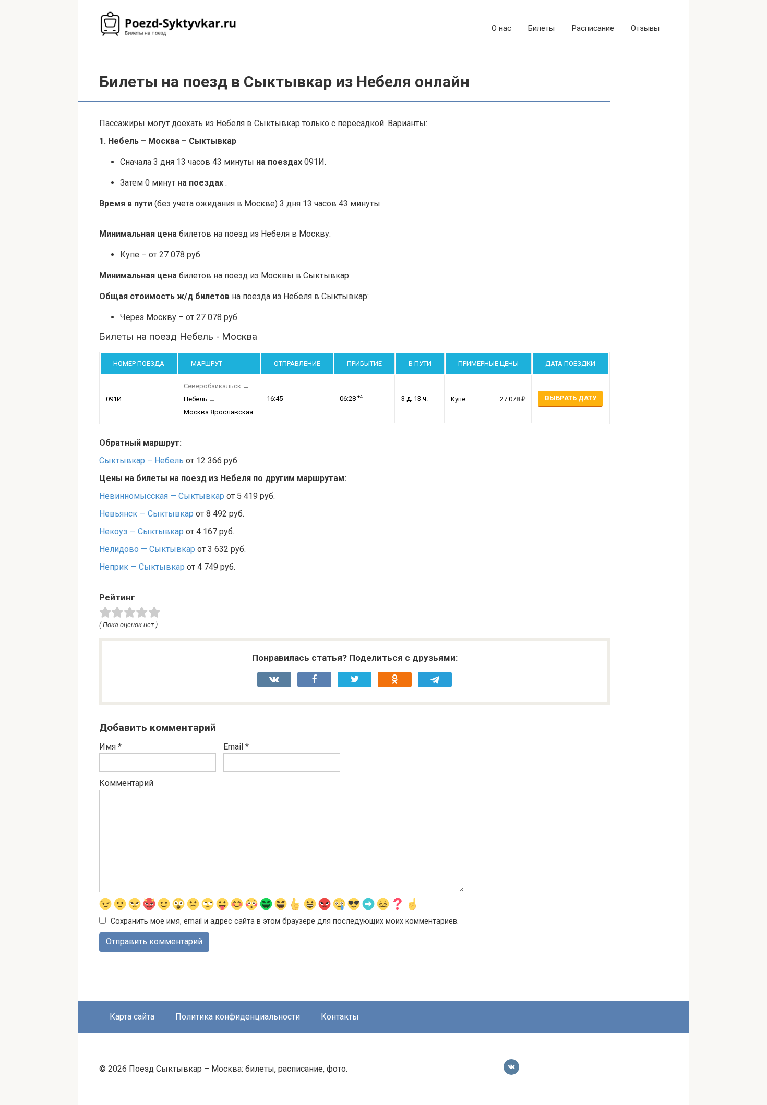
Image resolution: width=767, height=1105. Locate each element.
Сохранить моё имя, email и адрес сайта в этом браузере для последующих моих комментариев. (285, 921)
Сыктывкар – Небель (141, 460)
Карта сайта (132, 1017)
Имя (110, 747)
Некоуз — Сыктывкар (141, 531)
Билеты (541, 28)
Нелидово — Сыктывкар (147, 549)
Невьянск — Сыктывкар (146, 514)
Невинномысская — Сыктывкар (161, 496)
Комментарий (126, 783)
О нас (501, 28)
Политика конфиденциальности (237, 1017)
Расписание (592, 28)
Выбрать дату (570, 398)
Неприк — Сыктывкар (142, 567)
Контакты (340, 1017)
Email (236, 747)
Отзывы (645, 28)
